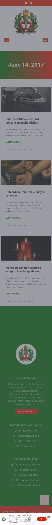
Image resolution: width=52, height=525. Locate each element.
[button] (48, 517)
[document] (26, 262)
